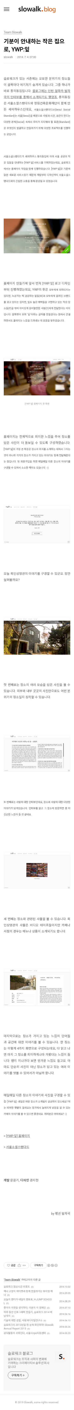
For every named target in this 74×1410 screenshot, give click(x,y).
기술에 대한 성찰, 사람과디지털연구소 (23, 1320)
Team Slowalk (12, 1279)
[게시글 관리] (24, 1265)
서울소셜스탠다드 (17, 1147)
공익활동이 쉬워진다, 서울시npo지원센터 (25, 1333)
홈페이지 (24, 1136)
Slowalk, (28, 1402)
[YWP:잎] (12, 1136)
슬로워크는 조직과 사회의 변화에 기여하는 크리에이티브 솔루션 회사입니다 (28, 1363)
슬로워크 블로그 (20, 1353)
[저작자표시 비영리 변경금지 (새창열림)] (52, 1265)
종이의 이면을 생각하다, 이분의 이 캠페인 (25, 1307)
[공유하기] (19, 1265)
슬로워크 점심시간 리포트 (17, 1286)
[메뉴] (6, 9)
